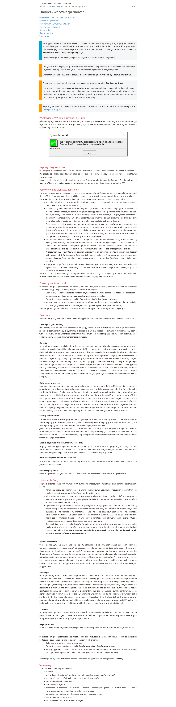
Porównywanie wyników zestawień (54, 23)
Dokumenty (44, 30)
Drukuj (133, 6)
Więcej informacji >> (52, 109)
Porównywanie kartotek (49, 27)
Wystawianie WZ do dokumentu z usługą (57, 17)
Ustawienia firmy (46, 33)
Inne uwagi (44, 36)
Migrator (43, 6)
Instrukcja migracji (55, 6)
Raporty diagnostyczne (49, 20)
